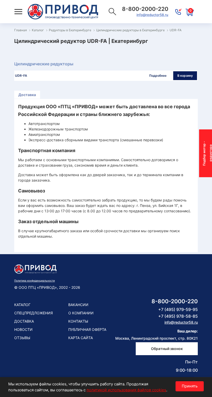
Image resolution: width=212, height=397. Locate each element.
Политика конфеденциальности (34, 280)
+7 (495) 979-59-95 (178, 309)
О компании (81, 313)
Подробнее (157, 75)
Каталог (22, 304)
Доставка (27, 94)
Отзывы (22, 338)
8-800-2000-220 (175, 301)
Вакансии (78, 304)
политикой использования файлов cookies (126, 389)
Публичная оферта (87, 329)
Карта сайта (80, 338)
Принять (190, 386)
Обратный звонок (167, 348)
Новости (23, 329)
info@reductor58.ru (152, 15)
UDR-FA (21, 75)
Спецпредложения (33, 313)
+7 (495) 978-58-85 (178, 316)
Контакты (78, 321)
